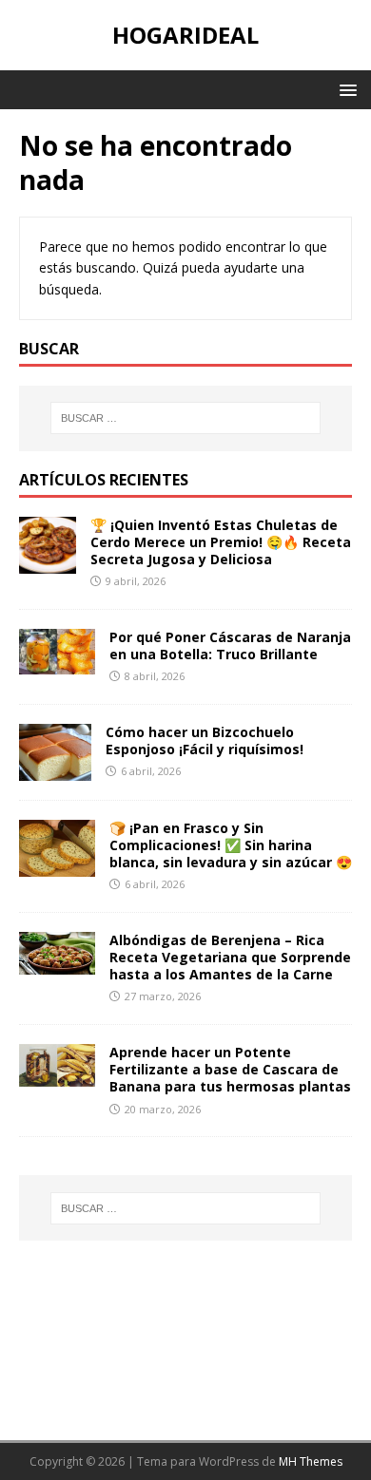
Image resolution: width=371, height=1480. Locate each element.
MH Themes (310, 1461)
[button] (344, 89)
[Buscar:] (186, 418)
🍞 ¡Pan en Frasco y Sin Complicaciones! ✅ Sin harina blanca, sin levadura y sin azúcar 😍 (230, 845)
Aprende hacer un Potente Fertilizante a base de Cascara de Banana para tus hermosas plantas (230, 1069)
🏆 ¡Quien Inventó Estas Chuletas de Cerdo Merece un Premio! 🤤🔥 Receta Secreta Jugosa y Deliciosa (220, 542)
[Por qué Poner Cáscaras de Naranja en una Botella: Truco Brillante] (57, 663)
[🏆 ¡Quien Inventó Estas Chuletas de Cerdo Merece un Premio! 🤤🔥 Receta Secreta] (47, 562)
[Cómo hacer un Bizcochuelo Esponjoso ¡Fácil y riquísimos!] (55, 769)
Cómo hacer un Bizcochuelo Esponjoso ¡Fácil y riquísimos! (204, 740)
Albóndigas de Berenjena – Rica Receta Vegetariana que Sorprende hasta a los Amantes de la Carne (230, 957)
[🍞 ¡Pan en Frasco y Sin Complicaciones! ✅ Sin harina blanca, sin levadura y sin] (57, 865)
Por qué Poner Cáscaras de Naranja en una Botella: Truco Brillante (230, 645)
